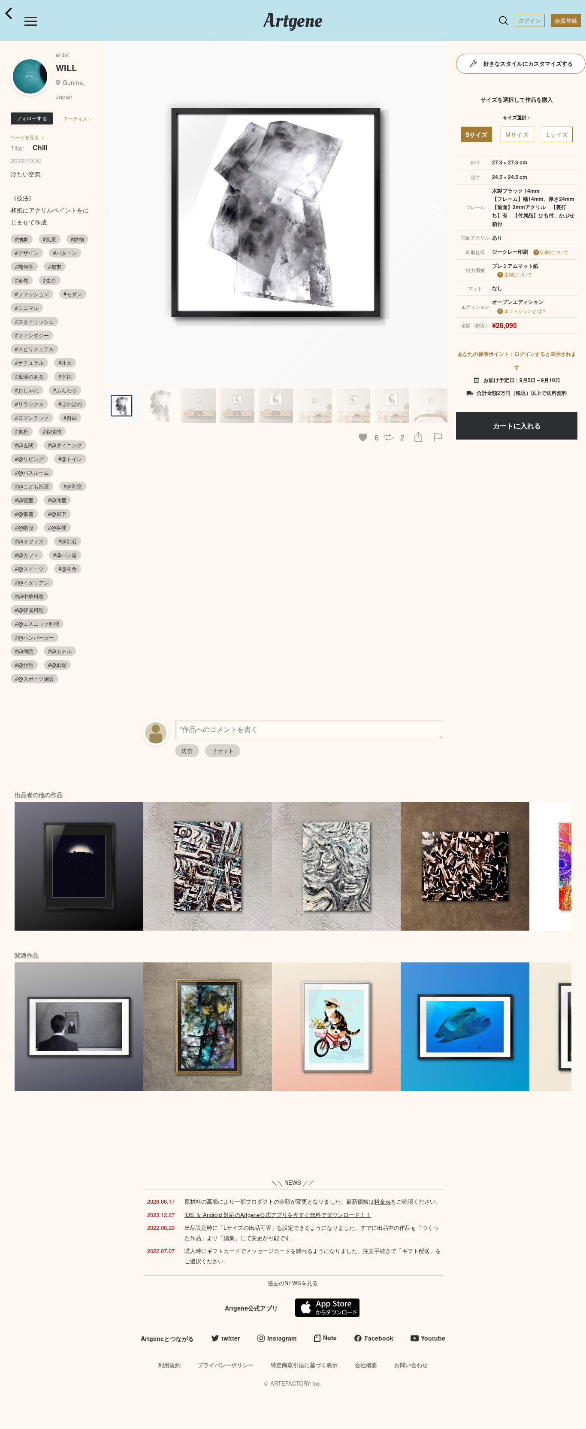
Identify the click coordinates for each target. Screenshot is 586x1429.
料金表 (382, 1201)
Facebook (378, 1338)
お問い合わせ (411, 1365)
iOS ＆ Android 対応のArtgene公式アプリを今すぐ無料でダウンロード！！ (277, 1215)
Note (330, 1337)
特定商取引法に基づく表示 (304, 1365)
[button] (437, 212)
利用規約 (169, 1365)
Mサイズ (517, 134)
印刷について (554, 252)
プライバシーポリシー (226, 1365)
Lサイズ (557, 134)
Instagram (281, 1338)
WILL (66, 67)
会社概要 (366, 1365)
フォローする (31, 117)
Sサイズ (476, 134)
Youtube (433, 1338)
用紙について (518, 274)
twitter (230, 1338)
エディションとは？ (525, 310)
